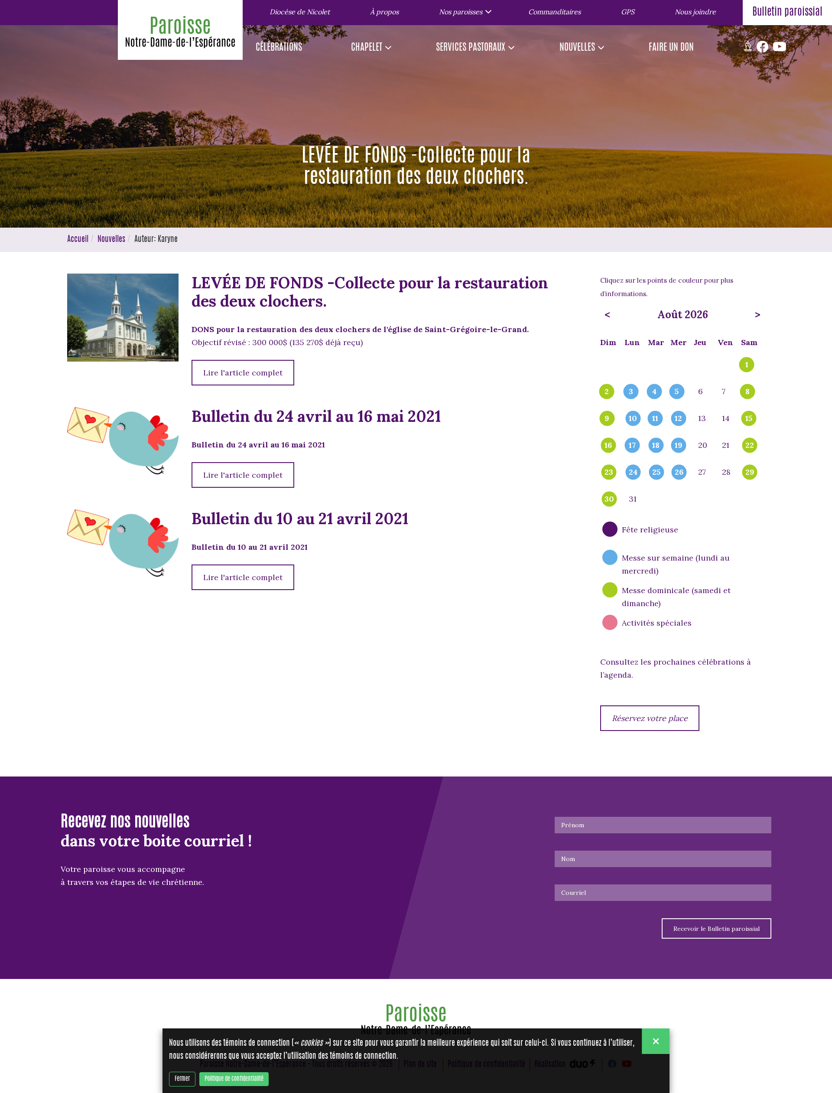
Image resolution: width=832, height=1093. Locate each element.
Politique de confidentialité (234, 1079)
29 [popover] (749, 472)
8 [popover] (747, 392)
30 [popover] (609, 499)
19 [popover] (678, 445)
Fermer (182, 1079)
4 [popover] (654, 392)
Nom (568, 859)
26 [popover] (679, 472)
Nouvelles (111, 240)
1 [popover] (746, 365)
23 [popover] (608, 472)
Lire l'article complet (243, 373)
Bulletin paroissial (787, 12)
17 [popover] (632, 445)
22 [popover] (749, 445)
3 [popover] (631, 392)
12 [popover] (678, 418)
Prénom (572, 825)
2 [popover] (606, 392)
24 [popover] (633, 472)
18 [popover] (656, 445)
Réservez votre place (650, 718)
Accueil (77, 240)
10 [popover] (633, 418)
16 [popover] (608, 445)
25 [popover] (656, 472)
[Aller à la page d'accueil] (180, 34)
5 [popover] (677, 392)
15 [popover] (748, 418)
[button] (463, 11)
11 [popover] (655, 418)
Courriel (573, 893)
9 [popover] (606, 418)
